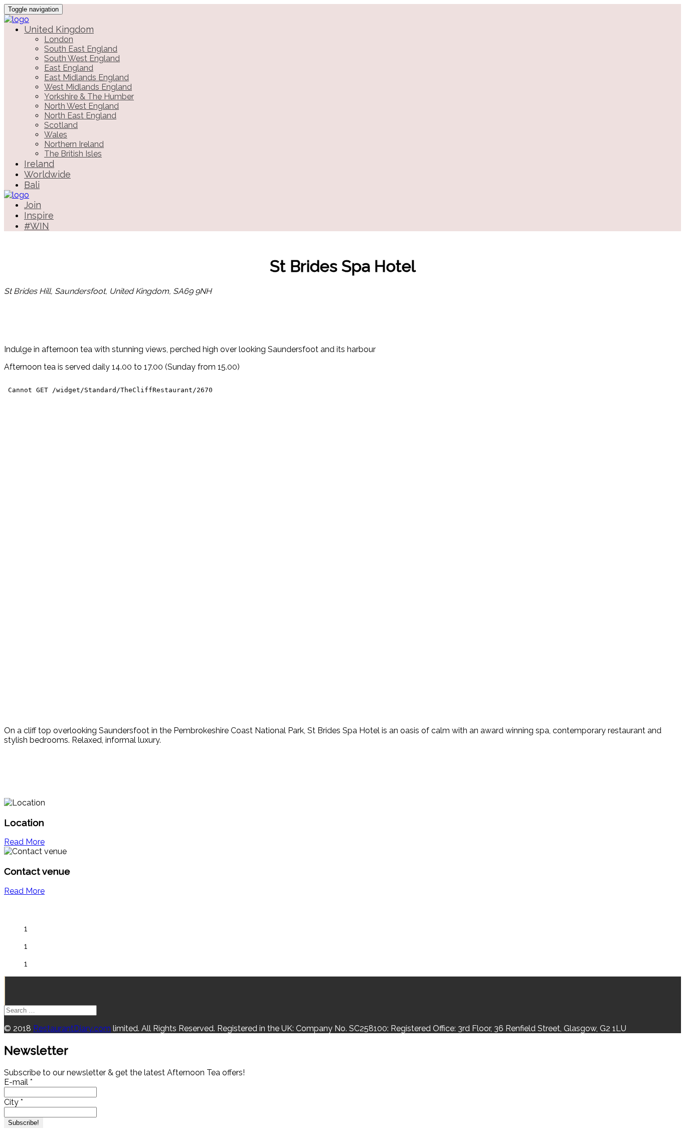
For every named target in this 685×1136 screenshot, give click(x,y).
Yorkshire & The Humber (89, 96)
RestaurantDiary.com (72, 1028)
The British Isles (73, 153)
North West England (81, 106)
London (58, 39)
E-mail (18, 1082)
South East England (80, 49)
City (13, 1102)
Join (32, 205)
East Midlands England (86, 77)
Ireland (39, 163)
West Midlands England (88, 87)
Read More (24, 842)
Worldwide (47, 174)
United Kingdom (59, 29)
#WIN (36, 226)
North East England (80, 115)
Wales (55, 134)
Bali (32, 185)
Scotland (61, 125)
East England (68, 68)
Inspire (39, 215)
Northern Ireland (74, 144)
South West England (82, 58)
